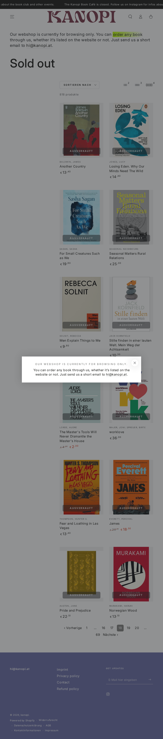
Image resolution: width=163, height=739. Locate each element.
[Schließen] (134, 362)
